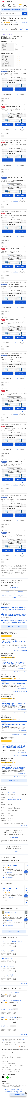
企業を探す (3, 6)
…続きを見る (9, 872)
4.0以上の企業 (14, 24)
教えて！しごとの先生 (6, 1069)
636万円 (14, 996)
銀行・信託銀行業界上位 (5, 24)
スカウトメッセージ (6, 1057)
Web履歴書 (19, 1057)
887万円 (14, 1005)
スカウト (19, 6)
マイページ (25, 6)
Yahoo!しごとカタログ (8, 1049)
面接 (7, 390)
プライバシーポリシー (7, 1091)
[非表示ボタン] (26, 1093)
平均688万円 (24, 22)
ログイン (16, 94)
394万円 (14, 1022)
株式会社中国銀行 (6, 717)
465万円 (14, 1013)
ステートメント (5, 1092)
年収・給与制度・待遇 (12, 319)
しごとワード (11, 1071)
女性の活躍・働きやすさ (12, 248)
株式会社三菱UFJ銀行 (7, 655)
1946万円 (14, 971)
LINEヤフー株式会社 (6, 1083)
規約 (24, 1091)
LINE (10, 1077)
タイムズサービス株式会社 (10, 865)
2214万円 (14, 954)
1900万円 (14, 979)
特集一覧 (14, 6)
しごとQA (9, 6)
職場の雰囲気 (11, 71)
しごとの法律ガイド (16, 1069)
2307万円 (14, 946)
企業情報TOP (17, 1049)
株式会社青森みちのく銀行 (8, 676)
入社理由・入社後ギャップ (13, 106)
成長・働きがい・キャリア (13, 142)
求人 (7, 29)
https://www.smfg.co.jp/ (13, 799)
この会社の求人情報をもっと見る (19, 650)
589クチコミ (16, 22)
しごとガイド (4, 1071)
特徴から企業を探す (12, 1063)
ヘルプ (25, 92)
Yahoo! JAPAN (19, 1089)
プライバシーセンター (17, 1091)
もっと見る (23, 825)
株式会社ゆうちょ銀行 (7, 738)
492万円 (14, 1030)
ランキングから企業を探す (7, 1065)
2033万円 (14, 962)
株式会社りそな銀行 (6, 760)
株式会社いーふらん (10, 912)
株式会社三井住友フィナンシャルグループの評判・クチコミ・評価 (13, 69)
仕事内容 (8, 213)
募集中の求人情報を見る (9, 877)
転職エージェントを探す (19, 1065)
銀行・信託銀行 (12, 792)
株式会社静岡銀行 (6, 696)
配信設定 (3, 1058)
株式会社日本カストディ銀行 (9, 633)
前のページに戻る (7, 34)
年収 (21, 29)
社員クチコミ (14, 29)
